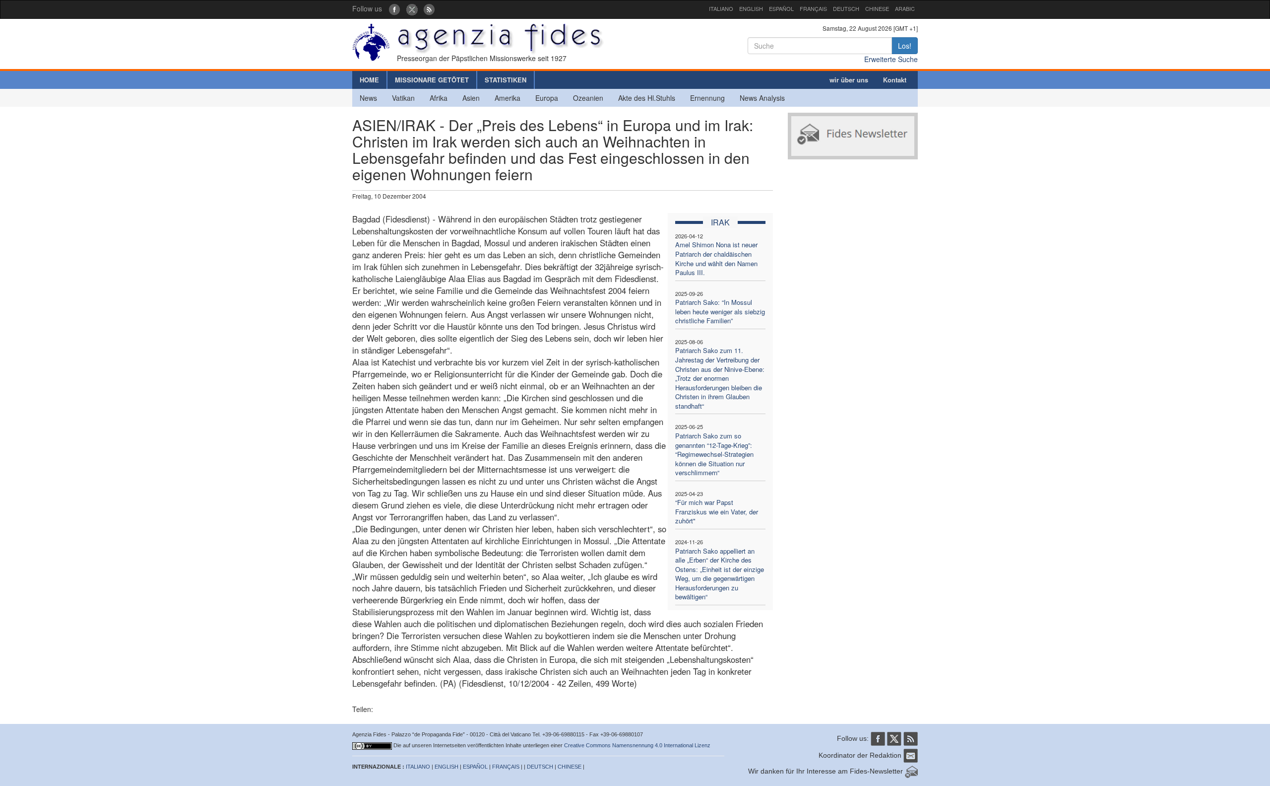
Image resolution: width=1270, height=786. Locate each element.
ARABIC (905, 8)
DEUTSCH (846, 8)
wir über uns (848, 79)
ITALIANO (721, 8)
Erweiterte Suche (891, 59)
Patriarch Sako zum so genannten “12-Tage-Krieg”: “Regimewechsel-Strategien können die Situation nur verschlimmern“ (714, 454)
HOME (369, 79)
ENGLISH (751, 8)
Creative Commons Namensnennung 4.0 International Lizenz (637, 745)
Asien (471, 98)
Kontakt (894, 79)
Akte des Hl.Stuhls (646, 98)
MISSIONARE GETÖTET (432, 79)
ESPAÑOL (781, 8)
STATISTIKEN (505, 79)
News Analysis (762, 98)
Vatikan (403, 98)
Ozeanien (588, 98)
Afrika (438, 98)
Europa (546, 98)
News (368, 98)
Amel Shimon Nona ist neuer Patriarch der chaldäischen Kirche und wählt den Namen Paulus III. (716, 258)
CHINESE (877, 8)
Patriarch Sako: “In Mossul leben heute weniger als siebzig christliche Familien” (720, 311)
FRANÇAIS (813, 8)
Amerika (507, 98)
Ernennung (707, 98)
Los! (904, 46)
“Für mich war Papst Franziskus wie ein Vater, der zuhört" (716, 511)
